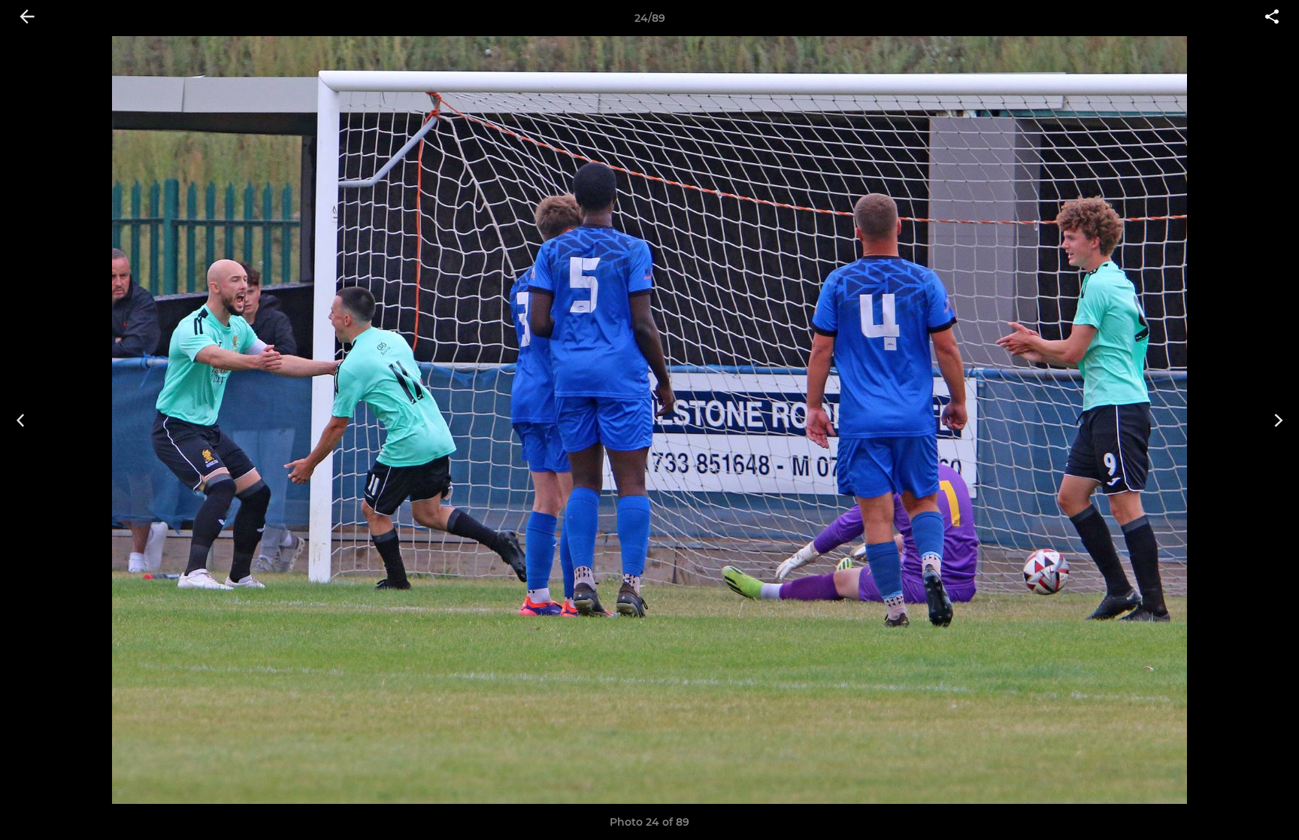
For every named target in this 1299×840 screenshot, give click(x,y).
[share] (1272, 18)
